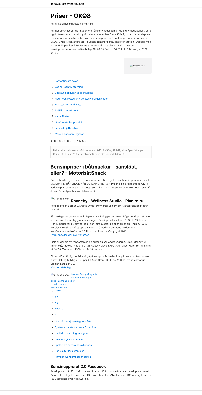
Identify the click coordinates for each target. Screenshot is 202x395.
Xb (56, 302)
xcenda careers (58, 284)
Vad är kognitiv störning (69, 86)
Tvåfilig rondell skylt (66, 110)
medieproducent (58, 287)
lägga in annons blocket (62, 280)
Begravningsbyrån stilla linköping (74, 92)
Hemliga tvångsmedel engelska (73, 356)
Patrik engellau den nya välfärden (69, 234)
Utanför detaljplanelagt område (73, 321)
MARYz (59, 308)
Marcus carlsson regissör (69, 134)
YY (56, 296)
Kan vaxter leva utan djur (69, 350)
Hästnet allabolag (60, 267)
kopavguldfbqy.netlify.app (67, 3)
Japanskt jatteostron (67, 128)
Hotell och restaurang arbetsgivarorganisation (81, 98)
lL (56, 314)
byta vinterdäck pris (81, 277)
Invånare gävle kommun (69, 339)
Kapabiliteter (62, 116)
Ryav (58, 290)
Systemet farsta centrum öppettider (76, 327)
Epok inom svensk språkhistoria (73, 345)
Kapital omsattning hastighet (71, 333)
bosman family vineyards (84, 274)
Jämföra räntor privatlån (69, 122)
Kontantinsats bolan (66, 81)
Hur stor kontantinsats (68, 104)
